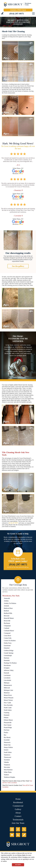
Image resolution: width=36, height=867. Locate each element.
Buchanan (7, 623)
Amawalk (7, 598)
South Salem (8, 752)
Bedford (6, 611)
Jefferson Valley (9, 670)
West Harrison (8, 770)
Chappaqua (7, 625)
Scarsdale (7, 740)
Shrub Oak (7, 745)
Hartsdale (7, 660)
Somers (6, 750)
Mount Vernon (8, 700)
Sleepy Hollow (8, 747)
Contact (18, 816)
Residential (18, 802)
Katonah (6, 673)
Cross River (7, 635)
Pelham (6, 717)
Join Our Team (18, 823)
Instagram (12, 829)
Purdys (6, 732)
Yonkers (6, 774)
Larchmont (7, 675)
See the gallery (18, 266)
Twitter (24, 829)
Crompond (7, 633)
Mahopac (7, 683)
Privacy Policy (21, 855)
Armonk (6, 606)
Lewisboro (7, 678)
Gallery (18, 809)
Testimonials (18, 819)
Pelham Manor (8, 720)
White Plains (8, 772)
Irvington (6, 668)
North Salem (8, 710)
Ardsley (6, 601)
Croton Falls (7, 638)
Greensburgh (8, 655)
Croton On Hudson (10, 640)
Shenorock (7, 742)
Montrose (7, 693)
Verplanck (7, 765)
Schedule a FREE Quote (18, 10)
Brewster (6, 616)
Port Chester (7, 725)
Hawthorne (7, 665)
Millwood (7, 688)
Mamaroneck (8, 685)
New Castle (7, 702)
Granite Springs (8, 653)
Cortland (6, 628)
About (18, 812)
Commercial (18, 806)
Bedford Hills (8, 613)
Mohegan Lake (8, 690)
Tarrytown (7, 755)
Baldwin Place (8, 608)
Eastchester (7, 645)
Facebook (18, 829)
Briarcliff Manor (9, 618)
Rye (5, 735)
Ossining (6, 712)
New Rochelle (8, 705)
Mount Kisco (8, 695)
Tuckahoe (7, 760)
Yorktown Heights (9, 777)
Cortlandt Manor (9, 630)
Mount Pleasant (8, 697)
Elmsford (6, 648)
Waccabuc (7, 767)
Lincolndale (7, 680)
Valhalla (6, 762)
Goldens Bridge (8, 650)
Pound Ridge (8, 727)
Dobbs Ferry (8, 643)
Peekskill (6, 715)
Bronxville (7, 620)
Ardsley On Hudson (10, 603)
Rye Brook (7, 737)
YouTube (12, 835)
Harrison (6, 658)
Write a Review (2, 13)
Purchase (6, 730)
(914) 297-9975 (16, 13)
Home (18, 799)
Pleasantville (7, 722)
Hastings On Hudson (10, 663)
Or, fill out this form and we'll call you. (18, 567)
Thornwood (7, 757)
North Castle (8, 707)
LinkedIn (18, 835)
